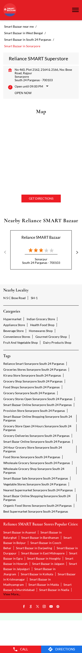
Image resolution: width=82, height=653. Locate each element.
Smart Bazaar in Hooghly (44, 558)
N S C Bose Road (14, 298)
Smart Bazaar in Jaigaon (48, 563)
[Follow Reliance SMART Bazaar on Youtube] (51, 607)
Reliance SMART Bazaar (41, 237)
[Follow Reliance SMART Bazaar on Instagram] (44, 607)
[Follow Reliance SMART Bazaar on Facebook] (24, 607)
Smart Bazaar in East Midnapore (43, 553)
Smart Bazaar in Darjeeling (34, 548)
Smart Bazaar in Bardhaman (40, 537)
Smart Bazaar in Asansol (19, 532)
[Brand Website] (58, 607)
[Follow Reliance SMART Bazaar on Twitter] (38, 607)
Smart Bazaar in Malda (43, 584)
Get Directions (41, 198)
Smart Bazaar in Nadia (54, 590)
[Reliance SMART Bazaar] (9, 10)
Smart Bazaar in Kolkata (37, 574)
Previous (6, 252)
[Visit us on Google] (31, 607)
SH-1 (34, 298)
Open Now (23, 93)
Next (75, 252)
